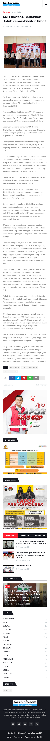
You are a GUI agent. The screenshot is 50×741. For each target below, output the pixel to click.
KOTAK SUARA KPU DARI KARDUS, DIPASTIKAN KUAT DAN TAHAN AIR (31, 542)
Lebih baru (8, 385)
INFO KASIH (25, 644)
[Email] (36, 378)
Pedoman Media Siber (34, 737)
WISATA (25, 677)
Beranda (6, 12)
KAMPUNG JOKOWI (24, 566)
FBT (40, 733)
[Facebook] (12, 378)
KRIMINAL (25, 651)
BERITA (24, 368)
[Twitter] (18, 378)
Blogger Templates (26, 733)
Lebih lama (41, 385)
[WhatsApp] (30, 378)
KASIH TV (7, 691)
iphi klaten (33, 368)
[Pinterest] (24, 378)
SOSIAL (25, 670)
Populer (10, 535)
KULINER (25, 655)
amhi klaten (17, 12)
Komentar (40, 535)
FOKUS (25, 637)
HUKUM (25, 640)
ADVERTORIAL (25, 619)
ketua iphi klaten (10, 371)
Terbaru (25, 535)
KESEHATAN (25, 648)
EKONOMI (25, 633)
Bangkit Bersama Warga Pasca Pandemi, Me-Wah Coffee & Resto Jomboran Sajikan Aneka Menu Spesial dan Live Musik (23, 596)
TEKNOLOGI (25, 673)
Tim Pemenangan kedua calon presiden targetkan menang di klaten (30, 555)
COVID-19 (25, 629)
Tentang (18, 737)
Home (8, 737)
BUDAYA (25, 626)
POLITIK (25, 666)
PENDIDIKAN (25, 659)
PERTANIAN (25, 662)
